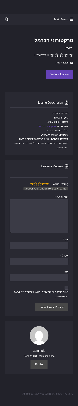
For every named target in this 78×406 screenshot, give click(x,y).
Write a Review (60, 74)
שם (65, 239)
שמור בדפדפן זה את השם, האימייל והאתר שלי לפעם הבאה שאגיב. (41, 294)
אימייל (64, 255)
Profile (39, 364)
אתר (66, 271)
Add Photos (62, 62)
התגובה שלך (61, 196)
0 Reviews (41, 55)
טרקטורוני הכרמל (47, 126)
